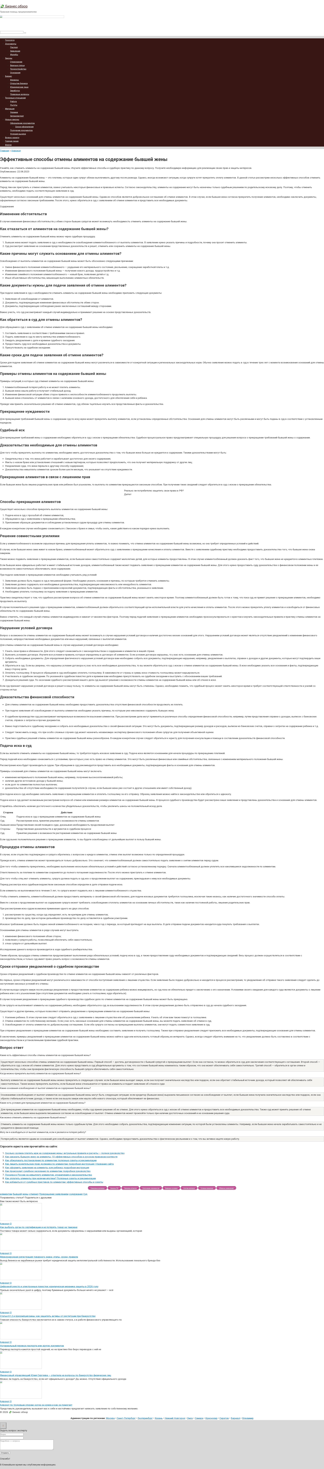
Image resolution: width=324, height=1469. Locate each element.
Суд (85, 1194)
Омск (190, 1418)
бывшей (17, 1194)
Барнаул (235, 1418)
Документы (10, 44)
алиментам (6, 1194)
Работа (13, 101)
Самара (199, 1418)
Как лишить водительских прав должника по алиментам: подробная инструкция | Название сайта (59, 1163)
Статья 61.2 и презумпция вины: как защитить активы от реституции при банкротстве (47, 1316)
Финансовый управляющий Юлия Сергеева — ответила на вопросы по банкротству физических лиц (55, 1375)
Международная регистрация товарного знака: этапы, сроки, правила (39, 1256)
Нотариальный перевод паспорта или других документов (32, 1345)
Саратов (224, 1418)
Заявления (15, 51)
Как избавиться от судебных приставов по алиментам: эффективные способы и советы (54, 1182)
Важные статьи (17, 65)
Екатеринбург (145, 1418)
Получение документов (21, 130)
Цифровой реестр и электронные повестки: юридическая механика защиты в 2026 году (49, 1286)
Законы (8, 58)
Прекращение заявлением (53, 1194)
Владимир (248, 1418)
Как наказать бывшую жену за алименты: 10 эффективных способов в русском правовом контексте (61, 1156)
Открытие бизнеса (19, 83)
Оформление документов (22, 123)
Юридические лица (19, 87)
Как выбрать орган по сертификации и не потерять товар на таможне (38, 1227)
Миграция (9, 109)
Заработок (15, 90)
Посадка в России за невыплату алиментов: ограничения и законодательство (48, 1174)
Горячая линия (11, 141)
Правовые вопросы (19, 94)
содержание (76, 1194)
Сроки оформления (24, 127)
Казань (159, 1418)
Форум (8, 145)
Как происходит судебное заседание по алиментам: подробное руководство (47, 1171)
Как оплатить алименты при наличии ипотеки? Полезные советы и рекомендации (50, 1178)
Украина (14, 112)
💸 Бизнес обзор (14, 6)
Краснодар (211, 1418)
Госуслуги (9, 40)
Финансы (14, 80)
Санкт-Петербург (126, 1418)
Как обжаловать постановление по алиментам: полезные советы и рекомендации (51, 1160)
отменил (33, 1194)
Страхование (16, 62)
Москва (110, 1418)
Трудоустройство (18, 69)
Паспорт (14, 47)
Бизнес (8, 76)
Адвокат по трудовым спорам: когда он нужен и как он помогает (36, 1404)
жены (25, 1194)
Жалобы (14, 54)
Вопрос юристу (12, 137)
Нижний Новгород (175, 1418)
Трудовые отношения (15, 98)
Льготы (13, 105)
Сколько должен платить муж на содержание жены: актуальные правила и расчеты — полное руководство (65, 1153)
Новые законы (12, 119)
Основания (15, 73)
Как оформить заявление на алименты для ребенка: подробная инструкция (47, 1167)
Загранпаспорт (17, 116)
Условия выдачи (18, 134)
